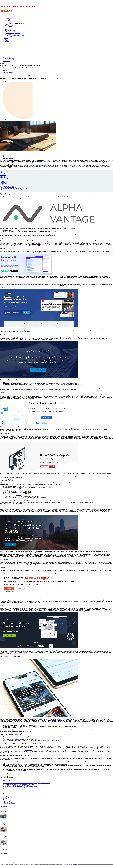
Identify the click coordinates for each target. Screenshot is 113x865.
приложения (52, 234)
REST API (22, 284)
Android (59, 563)
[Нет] (77, 864)
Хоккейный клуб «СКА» (12, 31)
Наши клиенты (6, 57)
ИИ (3, 799)
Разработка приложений (9, 72)
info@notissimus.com (42, 67)
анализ (40, 165)
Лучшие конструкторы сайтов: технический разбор (16, 785)
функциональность (69, 720)
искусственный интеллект (32, 389)
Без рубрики (6, 797)
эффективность (61, 383)
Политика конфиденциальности (11, 862)
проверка (18, 495)
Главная (6, 15)
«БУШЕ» (8, 20)
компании (53, 164)
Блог (5, 43)
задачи (56, 720)
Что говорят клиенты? (8, 59)
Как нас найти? (6, 61)
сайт (37, 328)
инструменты (28, 750)
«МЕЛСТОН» (9, 24)
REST (98, 277)
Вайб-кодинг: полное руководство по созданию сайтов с (9, 834)
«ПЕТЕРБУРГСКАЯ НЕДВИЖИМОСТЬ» (15, 23)
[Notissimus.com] (18, 8)
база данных (97, 251)
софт (12, 157)
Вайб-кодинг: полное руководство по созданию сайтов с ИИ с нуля (19, 784)
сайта (90, 719)
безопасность (9, 161)
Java (39, 243)
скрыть (9, 170)
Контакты (6, 41)
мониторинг (73, 389)
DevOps (4, 795)
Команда (6, 40)
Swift (50, 243)
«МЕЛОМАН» (9, 27)
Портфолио (7, 17)
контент (103, 601)
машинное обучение (32, 165)
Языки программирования (9, 803)
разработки (97, 396)
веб (23, 338)
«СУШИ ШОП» (9, 25)
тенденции (9, 286)
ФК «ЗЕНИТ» (9, 18)
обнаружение (18, 651)
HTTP (58, 397)
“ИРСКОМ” (8, 28)
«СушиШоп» (9, 34)
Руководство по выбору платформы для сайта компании (17, 788)
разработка (8, 157)
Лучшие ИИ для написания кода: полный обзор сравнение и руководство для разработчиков (26, 783)
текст (73, 737)
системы (111, 160)
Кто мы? (5, 56)
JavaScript (58, 243)
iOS (55, 563)
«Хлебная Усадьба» (11, 30)
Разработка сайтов (7, 802)
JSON (1, 244)
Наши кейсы (7, 29)
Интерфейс (28, 719)
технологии (3, 164)
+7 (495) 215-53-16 (24, 67)
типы (50, 484)
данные (89, 196)
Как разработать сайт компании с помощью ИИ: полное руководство (20, 786)
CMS (4, 793)
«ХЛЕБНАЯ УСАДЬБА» (11, 22)
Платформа (55, 554)
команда (51, 721)
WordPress (5, 796)
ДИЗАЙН (5, 798)
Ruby (42, 243)
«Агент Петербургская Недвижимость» (16, 35)
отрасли (50, 196)
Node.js (19, 279)
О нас (5, 39)
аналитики (21, 164)
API (3, 157)
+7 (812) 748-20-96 (32, 67)
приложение (45, 328)
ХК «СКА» (8, 19)
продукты (24, 608)
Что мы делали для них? (9, 58)
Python (45, 243)
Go (48, 243)
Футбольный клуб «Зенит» (13, 33)
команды (54, 768)
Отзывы (6, 38)
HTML (24, 279)
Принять (75, 864)
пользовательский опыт (94, 652)
